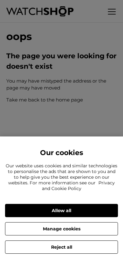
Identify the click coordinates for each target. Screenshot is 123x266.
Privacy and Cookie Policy (78, 185)
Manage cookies (61, 229)
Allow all (61, 210)
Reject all (61, 247)
